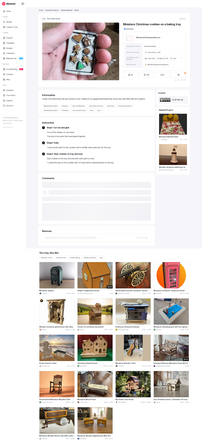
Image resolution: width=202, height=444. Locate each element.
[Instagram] (8, 113)
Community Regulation (10, 118)
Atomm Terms (8, 120)
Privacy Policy (18, 120)
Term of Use (7, 123)
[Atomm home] (8, 3)
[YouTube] (11, 113)
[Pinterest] (15, 113)
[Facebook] (4, 113)
